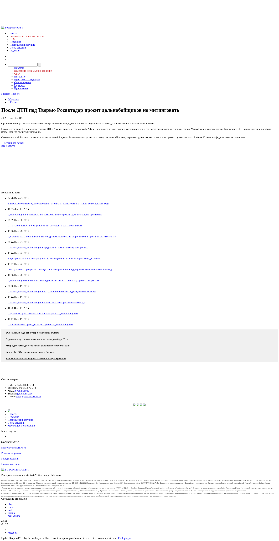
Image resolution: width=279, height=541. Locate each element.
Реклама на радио (11, 453)
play (10, 504)
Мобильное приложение (21, 425)
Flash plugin (124, 538)
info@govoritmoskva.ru (28, 396)
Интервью (15, 41)
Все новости (8, 145)
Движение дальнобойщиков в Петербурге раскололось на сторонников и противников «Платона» (62, 236)
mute (10, 510)
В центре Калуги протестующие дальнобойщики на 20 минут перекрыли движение (54, 258)
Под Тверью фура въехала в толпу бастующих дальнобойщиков (43, 313)
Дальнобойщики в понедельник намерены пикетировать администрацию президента (55, 214)
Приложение (21, 88)
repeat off (12, 532)
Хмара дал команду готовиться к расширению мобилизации (38, 345)
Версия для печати (14, 143)
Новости (12, 33)
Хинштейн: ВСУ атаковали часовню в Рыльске (30, 352)
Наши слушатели (10, 464)
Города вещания (10, 458)
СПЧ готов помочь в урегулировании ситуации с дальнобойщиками (45, 225)
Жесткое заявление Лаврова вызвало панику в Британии (36, 358)
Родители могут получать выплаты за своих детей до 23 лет (37, 339)
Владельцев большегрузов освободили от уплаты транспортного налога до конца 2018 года (58, 203)
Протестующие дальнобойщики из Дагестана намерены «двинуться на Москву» (52, 291)
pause (11, 507)
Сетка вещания (18, 47)
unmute (11, 513)
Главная (5, 93)
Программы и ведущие (22, 44)
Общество (13, 99)
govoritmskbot (21, 390)
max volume (14, 515)
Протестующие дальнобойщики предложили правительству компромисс (48, 247)
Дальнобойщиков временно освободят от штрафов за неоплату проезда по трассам (53, 280)
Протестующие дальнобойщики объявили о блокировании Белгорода (46, 302)
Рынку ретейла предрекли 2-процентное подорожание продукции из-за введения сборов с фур (60, 269)
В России (13, 102)
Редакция (15, 50)
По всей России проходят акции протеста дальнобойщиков (40, 324)
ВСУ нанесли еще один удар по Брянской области (32, 332)
